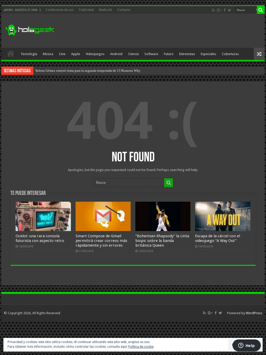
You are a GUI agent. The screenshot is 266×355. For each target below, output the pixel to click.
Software (151, 54)
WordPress (254, 313)
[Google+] (219, 10)
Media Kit (105, 10)
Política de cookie (141, 347)
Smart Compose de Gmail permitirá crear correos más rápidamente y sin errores (101, 241)
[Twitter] (229, 10)
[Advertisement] (166, 31)
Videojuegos (95, 54)
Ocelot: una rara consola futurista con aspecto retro (40, 238)
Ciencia (133, 54)
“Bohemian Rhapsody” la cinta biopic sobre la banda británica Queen (162, 241)
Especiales (208, 54)
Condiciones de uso (59, 10)
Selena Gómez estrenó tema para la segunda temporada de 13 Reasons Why (88, 71)
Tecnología (29, 54)
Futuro (169, 54)
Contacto (124, 10)
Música (48, 54)
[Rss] (213, 10)
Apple (75, 54)
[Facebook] (224, 10)
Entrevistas (187, 54)
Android (116, 54)
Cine (62, 54)
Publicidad (86, 10)
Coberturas (230, 54)
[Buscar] (261, 10)
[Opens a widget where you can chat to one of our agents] (246, 345)
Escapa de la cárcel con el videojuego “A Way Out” (217, 238)
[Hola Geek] (29, 29)
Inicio (10, 53)
